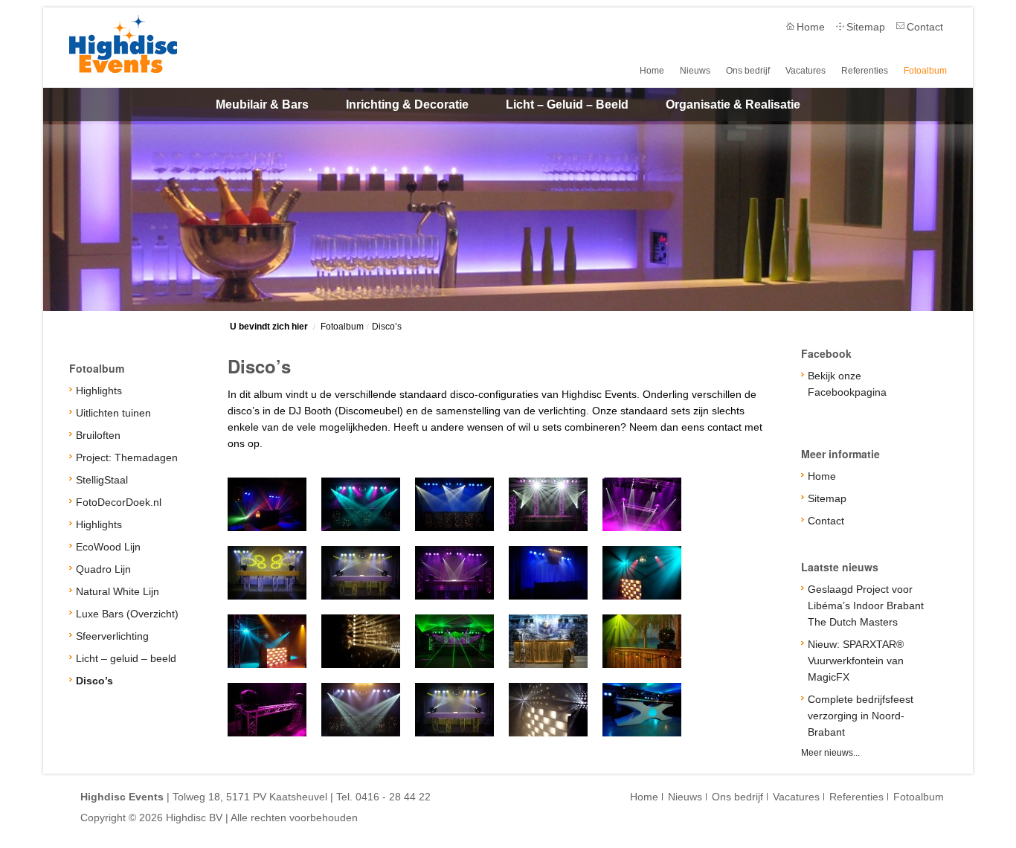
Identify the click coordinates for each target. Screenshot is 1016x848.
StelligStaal (102, 480)
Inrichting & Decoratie (407, 104)
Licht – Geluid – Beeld (567, 104)
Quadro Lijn (103, 569)
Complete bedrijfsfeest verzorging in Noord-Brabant (860, 715)
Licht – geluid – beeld (126, 658)
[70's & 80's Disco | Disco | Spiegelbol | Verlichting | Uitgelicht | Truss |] (641, 573)
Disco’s (387, 326)
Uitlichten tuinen (113, 413)
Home (811, 27)
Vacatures (805, 70)
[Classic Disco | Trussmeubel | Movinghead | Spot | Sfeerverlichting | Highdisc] (360, 504)
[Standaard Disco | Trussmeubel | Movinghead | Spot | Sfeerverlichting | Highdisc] (267, 504)
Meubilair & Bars (262, 104)
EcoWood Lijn (108, 547)
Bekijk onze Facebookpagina (847, 384)
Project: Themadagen (127, 457)
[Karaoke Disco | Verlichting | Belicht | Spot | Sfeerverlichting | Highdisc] (548, 573)
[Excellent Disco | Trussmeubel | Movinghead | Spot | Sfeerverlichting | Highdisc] (641, 504)
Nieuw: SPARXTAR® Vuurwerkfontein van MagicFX (856, 660)
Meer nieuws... (830, 753)
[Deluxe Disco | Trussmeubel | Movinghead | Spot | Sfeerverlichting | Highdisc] (548, 504)
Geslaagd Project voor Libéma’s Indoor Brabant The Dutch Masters (866, 605)
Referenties (864, 70)
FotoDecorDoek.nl (118, 502)
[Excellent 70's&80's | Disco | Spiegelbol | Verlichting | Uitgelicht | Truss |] (267, 641)
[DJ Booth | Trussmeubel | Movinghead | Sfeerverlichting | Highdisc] (267, 709)
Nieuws (695, 70)
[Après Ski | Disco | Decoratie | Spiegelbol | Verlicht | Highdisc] (548, 641)
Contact (925, 27)
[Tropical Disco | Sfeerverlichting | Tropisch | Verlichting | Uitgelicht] (641, 641)
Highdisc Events (123, 44)
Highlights (99, 390)
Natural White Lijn (117, 591)
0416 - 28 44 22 (393, 797)
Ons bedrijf (748, 70)
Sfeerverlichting (112, 636)
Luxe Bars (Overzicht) (127, 614)
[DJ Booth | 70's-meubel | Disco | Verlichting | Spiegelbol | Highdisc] (548, 709)
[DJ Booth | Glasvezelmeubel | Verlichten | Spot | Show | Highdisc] (360, 709)
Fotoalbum (925, 70)
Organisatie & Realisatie (733, 104)
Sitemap (865, 27)
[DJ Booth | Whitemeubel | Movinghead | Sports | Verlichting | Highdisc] (454, 709)
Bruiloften (98, 435)
